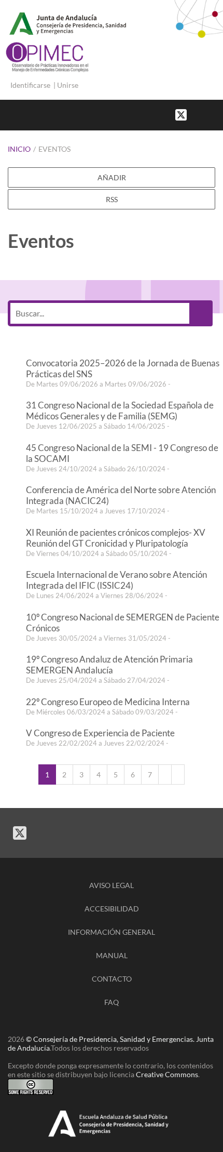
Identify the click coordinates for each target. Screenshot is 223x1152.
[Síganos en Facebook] (197, 114)
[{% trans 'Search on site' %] (218, 114)
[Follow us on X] (181, 114)
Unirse (67, 85)
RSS (112, 199)
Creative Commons (167, 1074)
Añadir (111, 177)
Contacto (112, 978)
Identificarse (30, 85)
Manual (112, 955)
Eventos (54, 148)
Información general (111, 932)
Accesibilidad (112, 908)
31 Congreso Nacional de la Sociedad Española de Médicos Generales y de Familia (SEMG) (120, 410)
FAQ (111, 1002)
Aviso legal (111, 885)
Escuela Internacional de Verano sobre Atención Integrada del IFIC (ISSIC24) (116, 580)
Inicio (19, 148)
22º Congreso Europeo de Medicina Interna (108, 701)
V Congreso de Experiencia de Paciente (100, 732)
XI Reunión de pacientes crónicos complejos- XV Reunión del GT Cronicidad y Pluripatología (115, 538)
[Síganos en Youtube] (207, 114)
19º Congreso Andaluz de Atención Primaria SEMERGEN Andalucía (109, 665)
